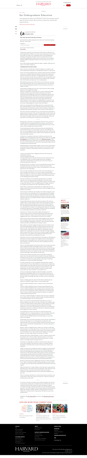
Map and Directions (38, 427)
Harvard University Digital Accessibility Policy (54, 452)
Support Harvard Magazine (42, 432)
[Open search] (21, 5)
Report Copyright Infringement (67, 452)
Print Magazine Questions (20, 442)
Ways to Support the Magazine (40, 438)
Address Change (18, 438)
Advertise (56, 428)
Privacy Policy (37, 429)
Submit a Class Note (19, 429)
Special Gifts (37, 436)
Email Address (22, 43)
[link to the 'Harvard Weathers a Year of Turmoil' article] (65, 233)
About (36, 426)
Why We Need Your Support (40, 439)
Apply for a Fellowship (19, 433)
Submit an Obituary (19, 430)
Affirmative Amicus (46, 139)
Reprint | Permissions (19, 439)
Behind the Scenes (38, 433)
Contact (17, 426)
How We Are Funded (38, 435)
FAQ (55, 437)
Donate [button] (68, 5)
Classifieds (56, 430)
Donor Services (18, 441)
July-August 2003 (28, 24)
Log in (64, 5)
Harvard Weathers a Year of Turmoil (65, 237)
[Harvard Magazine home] (43, 4)
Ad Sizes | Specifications (58, 431)
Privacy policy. (23, 49)
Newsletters (57, 426)
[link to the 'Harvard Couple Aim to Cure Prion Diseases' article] (65, 206)
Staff (16, 427)
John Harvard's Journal (48, 396)
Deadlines (56, 433)
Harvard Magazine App (60, 435)
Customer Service (20, 436)
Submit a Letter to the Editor (20, 432)
